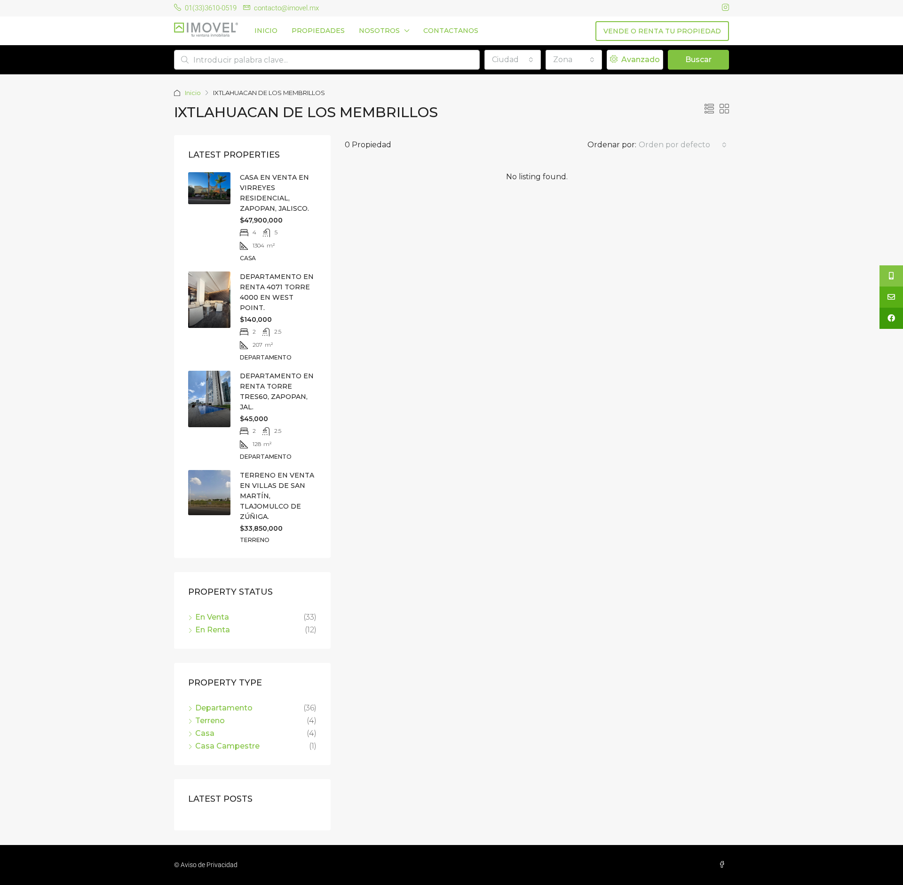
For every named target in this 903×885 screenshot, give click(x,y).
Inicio (265, 30)
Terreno (210, 720)
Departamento (224, 707)
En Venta (212, 617)
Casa (204, 733)
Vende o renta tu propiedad (662, 31)
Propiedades (318, 30)
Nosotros (379, 30)
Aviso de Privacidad (209, 865)
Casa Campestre (227, 745)
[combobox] (512, 60)
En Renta (212, 629)
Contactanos (450, 30)
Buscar (698, 59)
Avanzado (639, 59)
